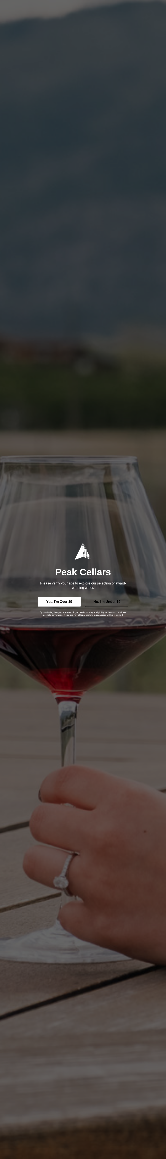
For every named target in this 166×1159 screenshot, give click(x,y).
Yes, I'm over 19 (59, 602)
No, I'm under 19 (106, 602)
